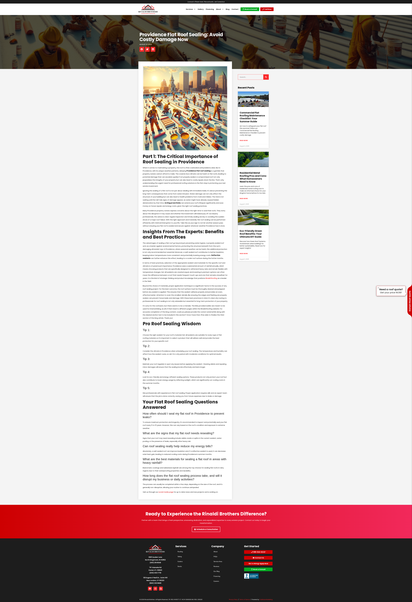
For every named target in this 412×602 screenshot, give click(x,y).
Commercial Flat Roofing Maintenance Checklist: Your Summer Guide (252, 117)
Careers (216, 581)
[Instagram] (155, 589)
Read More (244, 140)
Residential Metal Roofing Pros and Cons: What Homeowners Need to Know (253, 177)
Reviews (216, 566)
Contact (235, 9)
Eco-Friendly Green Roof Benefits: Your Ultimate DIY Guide (251, 233)
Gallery (201, 9)
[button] (141, 49)
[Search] (266, 77)
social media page (165, 492)
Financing (210, 9)
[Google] (161, 589)
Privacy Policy (233, 599)
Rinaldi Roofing (211, 278)
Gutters (180, 561)
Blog (227, 9)
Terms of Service (244, 599)
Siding (180, 556)
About (218, 9)
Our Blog (217, 571)
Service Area (218, 561)
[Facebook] (150, 589)
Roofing (180, 551)
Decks (180, 566)
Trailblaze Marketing (266, 599)
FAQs (215, 556)
